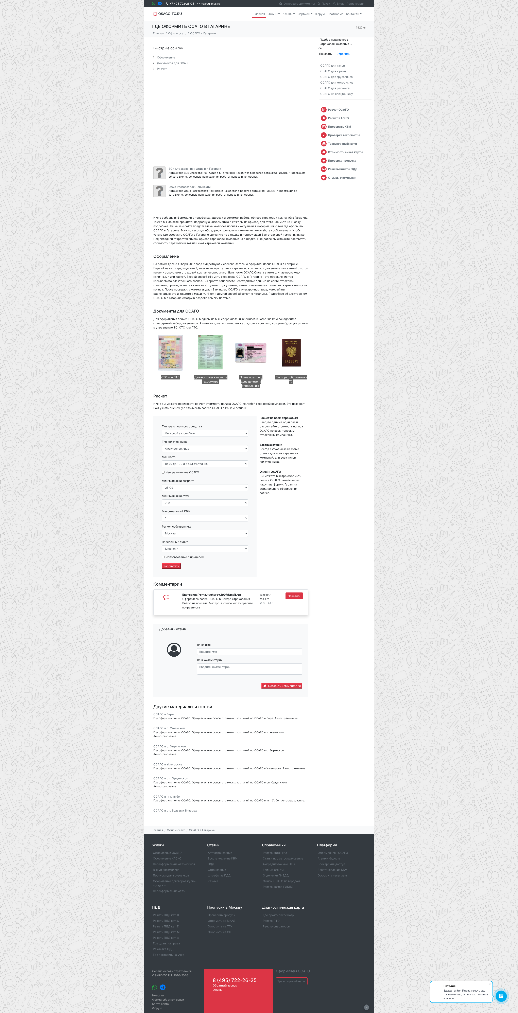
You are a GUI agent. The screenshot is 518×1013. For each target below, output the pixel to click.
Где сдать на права (166, 943)
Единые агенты (273, 869)
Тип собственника (174, 441)
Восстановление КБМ (222, 858)
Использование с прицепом (185, 557)
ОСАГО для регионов (335, 88)
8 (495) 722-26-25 (235, 980)
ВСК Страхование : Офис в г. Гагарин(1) (196, 169)
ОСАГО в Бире (163, 714)
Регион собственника (176, 526)
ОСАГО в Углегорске (167, 764)
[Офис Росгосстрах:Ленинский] (159, 191)
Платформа (335, 14)
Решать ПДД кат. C (166, 920)
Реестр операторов (276, 926)
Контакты (352, 14)
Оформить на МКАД (221, 920)
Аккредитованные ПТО (279, 864)
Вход (340, 3)
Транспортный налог (291, 981)
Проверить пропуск (221, 915)
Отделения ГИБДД (276, 875)
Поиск (326, 3)
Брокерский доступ (331, 864)
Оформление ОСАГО (167, 852)
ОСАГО (273, 14)
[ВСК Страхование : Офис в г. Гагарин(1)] (159, 172)
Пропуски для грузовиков (171, 875)
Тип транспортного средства (182, 426)
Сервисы (304, 14)
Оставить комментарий (284, 686)
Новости (158, 995)
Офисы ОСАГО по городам (281, 881)
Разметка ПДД (163, 949)
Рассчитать (171, 566)
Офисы (217, 989)
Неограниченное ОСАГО (182, 472)
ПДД (211, 864)
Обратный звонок (225, 985)
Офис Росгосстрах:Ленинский (189, 187)
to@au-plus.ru (210, 3)
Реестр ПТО (271, 920)
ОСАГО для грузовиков (336, 76)
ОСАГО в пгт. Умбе (166, 796)
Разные (213, 881)
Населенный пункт (175, 542)
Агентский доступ (330, 858)
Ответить (294, 596)
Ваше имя (204, 644)
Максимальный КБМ (176, 511)
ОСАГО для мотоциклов (336, 82)
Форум (320, 14)
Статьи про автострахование (283, 858)
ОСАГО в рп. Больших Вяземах (175, 810)
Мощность (169, 457)
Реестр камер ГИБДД (278, 886)
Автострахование (220, 852)
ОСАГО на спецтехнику (336, 93)
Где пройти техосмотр (278, 915)
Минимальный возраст (178, 480)
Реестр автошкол (275, 852)
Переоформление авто (169, 891)
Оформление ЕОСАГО (333, 852)
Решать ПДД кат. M (166, 932)
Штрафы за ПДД (219, 875)
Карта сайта (160, 1004)
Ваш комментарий (209, 660)
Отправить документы (299, 3)
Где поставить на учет (168, 954)
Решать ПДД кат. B (166, 915)
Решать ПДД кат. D (166, 926)
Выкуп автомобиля (166, 869)
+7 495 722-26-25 (182, 3)
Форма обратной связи (168, 999)
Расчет (162, 68)
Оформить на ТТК (220, 926)
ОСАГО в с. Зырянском (169, 746)
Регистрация (355, 3)
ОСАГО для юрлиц (333, 71)
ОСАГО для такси (332, 65)
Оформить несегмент (332, 875)
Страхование (217, 869)
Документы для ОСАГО (173, 63)
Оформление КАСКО (167, 858)
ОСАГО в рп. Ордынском (171, 778)
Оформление (166, 57)
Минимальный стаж (176, 496)
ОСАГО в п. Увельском (169, 728)
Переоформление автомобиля (174, 864)
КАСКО (287, 14)
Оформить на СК (219, 932)
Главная (259, 14)
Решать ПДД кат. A (166, 937)
